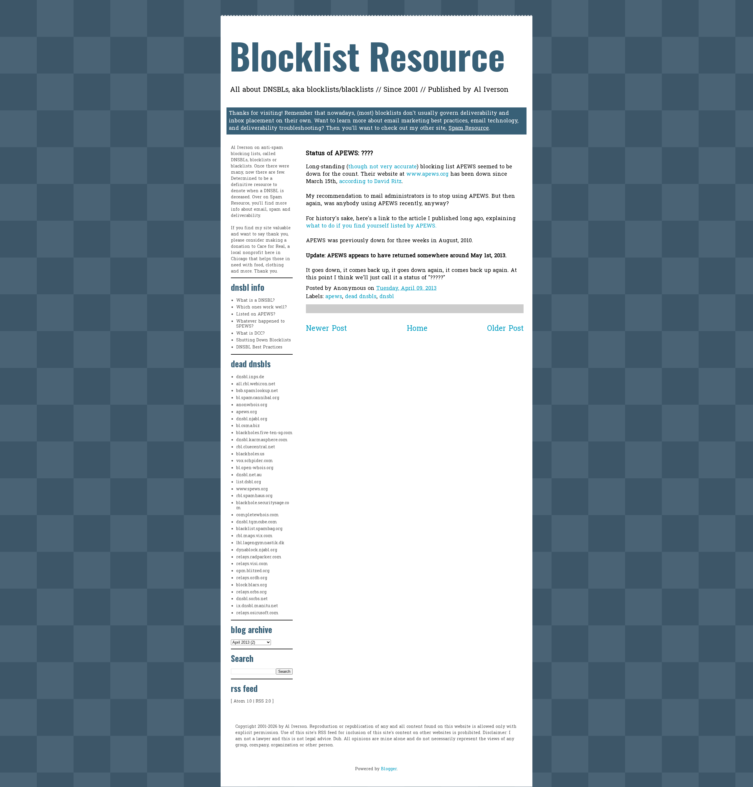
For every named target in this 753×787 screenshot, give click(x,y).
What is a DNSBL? (255, 301)
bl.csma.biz (248, 426)
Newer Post (326, 328)
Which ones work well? (261, 307)
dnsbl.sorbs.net (252, 599)
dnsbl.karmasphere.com (262, 440)
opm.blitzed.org (252, 571)
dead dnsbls (360, 297)
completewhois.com (257, 515)
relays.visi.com (252, 564)
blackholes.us (250, 454)
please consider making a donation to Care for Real (258, 244)
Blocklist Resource (367, 55)
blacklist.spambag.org (259, 529)
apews (333, 297)
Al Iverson (242, 148)
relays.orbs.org (251, 592)
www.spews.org (252, 489)
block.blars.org (251, 585)
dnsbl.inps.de (250, 377)
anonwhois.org (251, 405)
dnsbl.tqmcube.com (256, 522)
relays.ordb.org (251, 578)
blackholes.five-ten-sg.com (264, 433)
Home (417, 328)
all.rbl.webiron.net (255, 384)
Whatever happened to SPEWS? (260, 324)
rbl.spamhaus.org (254, 496)
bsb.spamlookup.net (257, 391)
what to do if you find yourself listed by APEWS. (371, 226)
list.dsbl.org (248, 482)
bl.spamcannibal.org (257, 398)
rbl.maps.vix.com (254, 536)
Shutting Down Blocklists (263, 340)
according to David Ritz (370, 182)
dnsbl (386, 297)
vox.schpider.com (254, 461)
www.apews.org (427, 174)
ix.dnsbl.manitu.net (257, 606)
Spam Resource (469, 128)
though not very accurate (382, 167)
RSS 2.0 (263, 701)
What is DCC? (250, 334)
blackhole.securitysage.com (262, 505)
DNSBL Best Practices (259, 347)
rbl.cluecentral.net (255, 447)
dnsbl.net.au (248, 475)
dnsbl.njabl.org (251, 419)
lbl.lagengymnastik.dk (260, 543)
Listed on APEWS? (255, 314)
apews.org (246, 412)
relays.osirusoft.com (257, 613)
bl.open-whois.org (254, 468)
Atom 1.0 (243, 701)
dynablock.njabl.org (256, 550)
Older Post (505, 328)
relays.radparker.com (258, 557)
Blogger (389, 769)
